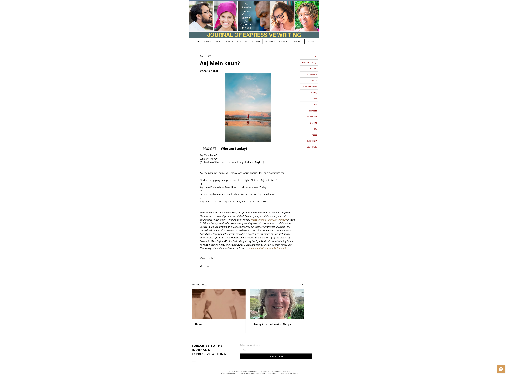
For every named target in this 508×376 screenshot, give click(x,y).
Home (198, 324)
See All (301, 284)
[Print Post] (207, 266)
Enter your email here (250, 345)
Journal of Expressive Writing (261, 371)
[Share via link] (201, 266)
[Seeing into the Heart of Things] (277, 304)
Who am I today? (207, 258)
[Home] (219, 304)
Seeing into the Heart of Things (272, 324)
